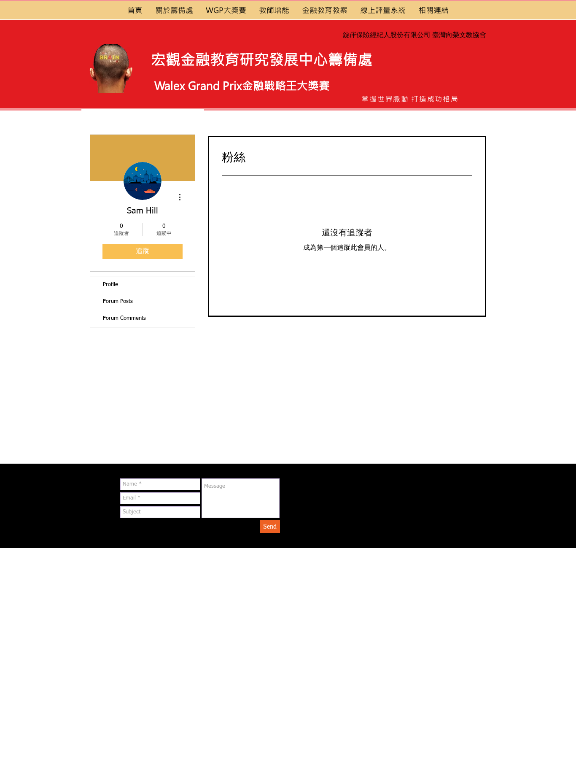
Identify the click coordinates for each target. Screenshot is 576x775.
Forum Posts (118, 301)
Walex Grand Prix (198, 85)
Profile (110, 284)
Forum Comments (124, 318)
